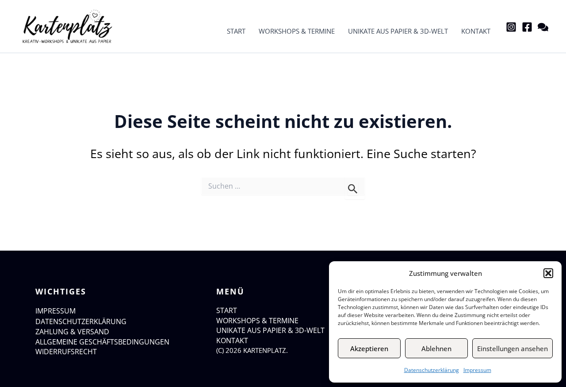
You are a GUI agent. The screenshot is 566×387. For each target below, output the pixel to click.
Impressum (477, 370)
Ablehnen (436, 348)
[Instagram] (511, 27)
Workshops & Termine (297, 31)
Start (236, 31)
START (226, 310)
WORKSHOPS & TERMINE (257, 320)
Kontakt (475, 31)
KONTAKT (232, 340)
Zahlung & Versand (72, 332)
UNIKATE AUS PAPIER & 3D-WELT (270, 330)
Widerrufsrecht (66, 351)
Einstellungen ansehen (512, 348)
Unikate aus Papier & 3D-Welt (398, 31)
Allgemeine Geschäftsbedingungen (102, 342)
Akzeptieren (369, 348)
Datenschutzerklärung (431, 370)
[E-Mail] (543, 27)
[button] (548, 273)
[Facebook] (527, 27)
